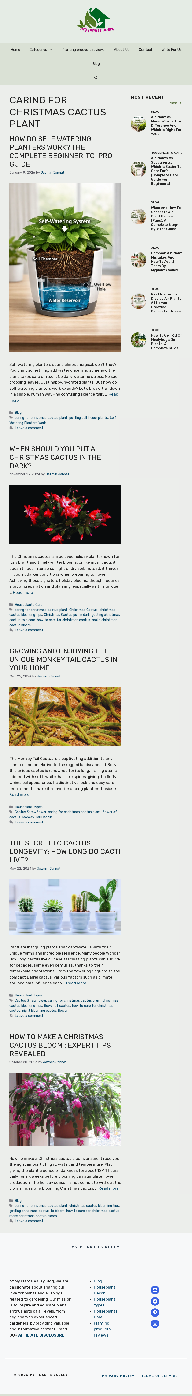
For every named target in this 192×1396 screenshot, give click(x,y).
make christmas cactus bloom (33, 1216)
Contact (145, 49)
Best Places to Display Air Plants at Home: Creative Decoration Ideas (166, 302)
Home (15, 49)
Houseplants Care (28, 604)
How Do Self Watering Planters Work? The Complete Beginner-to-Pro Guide (60, 152)
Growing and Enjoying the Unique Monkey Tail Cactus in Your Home (63, 659)
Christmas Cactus (83, 610)
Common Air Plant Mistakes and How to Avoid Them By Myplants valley (166, 261)
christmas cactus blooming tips (94, 1205)
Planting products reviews (83, 49)
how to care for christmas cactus (63, 620)
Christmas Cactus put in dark (67, 615)
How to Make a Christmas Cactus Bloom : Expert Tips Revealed (60, 1045)
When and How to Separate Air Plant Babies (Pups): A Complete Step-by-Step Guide (166, 218)
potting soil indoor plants (88, 418)
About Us (121, 49)
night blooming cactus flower (45, 1010)
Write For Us (172, 49)
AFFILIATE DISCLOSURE (41, 1335)
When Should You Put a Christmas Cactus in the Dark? (55, 457)
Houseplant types (29, 807)
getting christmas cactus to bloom (36, 1211)
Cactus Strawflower (30, 812)
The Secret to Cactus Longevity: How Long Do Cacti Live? (64, 851)
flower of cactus (57, 1005)
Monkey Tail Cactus (37, 817)
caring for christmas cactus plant (41, 418)
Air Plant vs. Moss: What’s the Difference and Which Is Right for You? (166, 125)
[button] (96, 78)
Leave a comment (29, 428)
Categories (38, 49)
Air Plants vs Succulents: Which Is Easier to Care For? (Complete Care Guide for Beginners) (166, 171)
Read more (23, 592)
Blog (96, 64)
